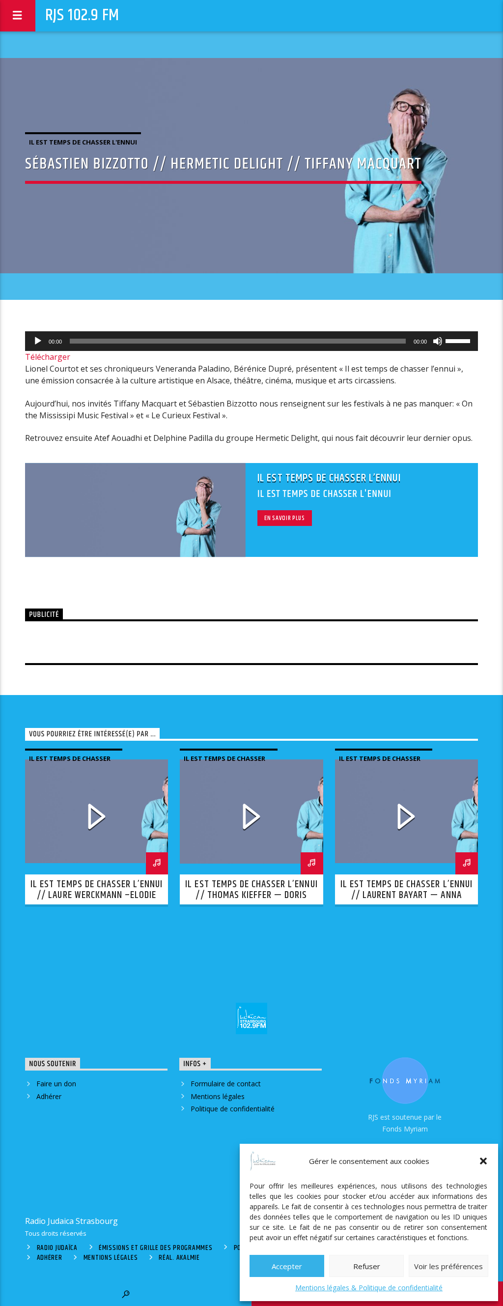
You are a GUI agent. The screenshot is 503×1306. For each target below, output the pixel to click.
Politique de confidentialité (233, 1108)
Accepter (287, 1266)
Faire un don (56, 1083)
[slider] (459, 340)
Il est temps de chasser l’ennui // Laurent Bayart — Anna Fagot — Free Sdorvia (406, 895)
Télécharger (47, 356)
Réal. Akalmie (179, 1257)
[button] (483, 1161)
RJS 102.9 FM (82, 15)
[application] (251, 341)
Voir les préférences (448, 1266)
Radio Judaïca (57, 1248)
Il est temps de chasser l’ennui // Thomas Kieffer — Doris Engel (251, 895)
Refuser (366, 1266)
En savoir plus (284, 518)
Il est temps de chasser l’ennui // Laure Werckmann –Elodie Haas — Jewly (96, 895)
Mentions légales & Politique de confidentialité (369, 1287)
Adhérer (48, 1096)
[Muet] (438, 341)
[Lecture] (38, 341)
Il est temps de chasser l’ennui (329, 478)
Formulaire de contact (226, 1083)
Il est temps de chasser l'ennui (83, 142)
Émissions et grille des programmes (155, 1248)
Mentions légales (218, 1096)
